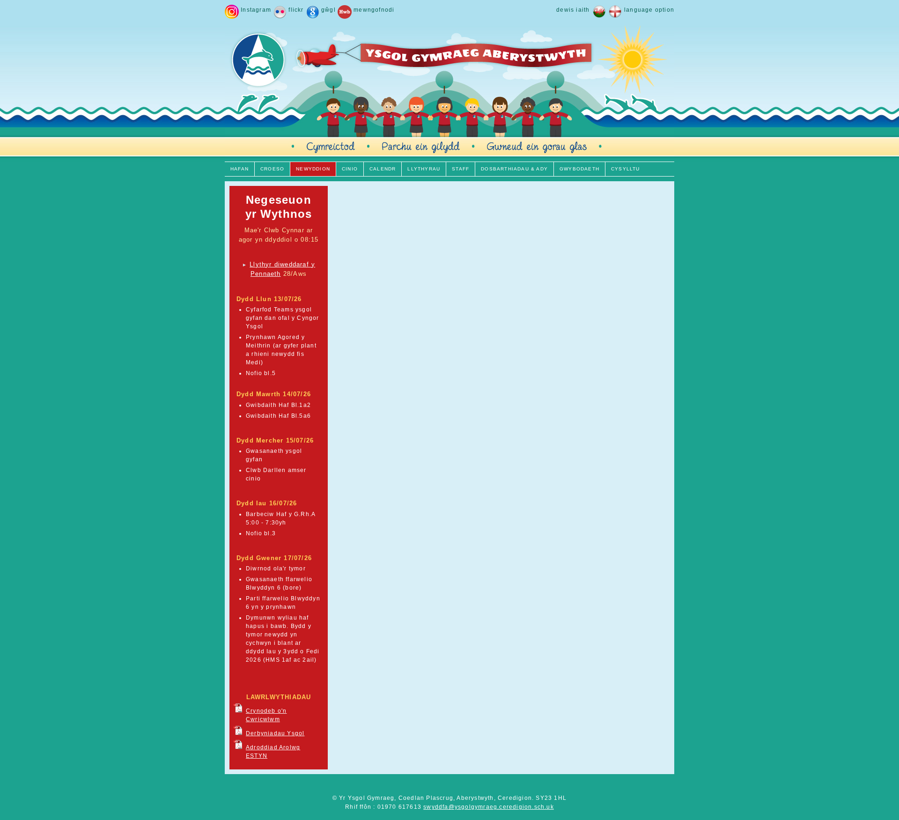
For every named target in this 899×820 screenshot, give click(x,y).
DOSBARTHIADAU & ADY (514, 168)
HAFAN (239, 168)
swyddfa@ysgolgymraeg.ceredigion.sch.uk (488, 807)
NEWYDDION (313, 168)
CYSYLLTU (625, 168)
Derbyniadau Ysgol (275, 733)
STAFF (460, 168)
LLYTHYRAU (423, 168)
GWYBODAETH (579, 168)
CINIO (350, 168)
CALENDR (382, 168)
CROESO (272, 168)
